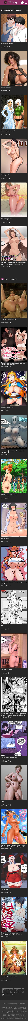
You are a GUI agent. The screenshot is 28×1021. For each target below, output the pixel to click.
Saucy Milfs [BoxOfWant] (9, 977)
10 (14, 992)
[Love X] (14, 782)
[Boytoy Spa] (14, 519)
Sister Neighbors (6, 219)
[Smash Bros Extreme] (14, 388)
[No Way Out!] (14, 156)
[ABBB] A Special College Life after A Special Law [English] (12, 364)
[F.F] (14, 607)
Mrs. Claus (4, 889)
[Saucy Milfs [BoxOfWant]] (14, 958)
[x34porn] (10, 2)
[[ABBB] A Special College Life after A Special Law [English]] (14, 344)
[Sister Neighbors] (14, 200)
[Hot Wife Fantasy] (14, 651)
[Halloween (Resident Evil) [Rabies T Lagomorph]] (14, 432)
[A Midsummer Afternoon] (14, 476)
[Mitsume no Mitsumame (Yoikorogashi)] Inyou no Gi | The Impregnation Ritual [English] (11, 934)
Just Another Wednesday (9, 757)
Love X (3, 801)
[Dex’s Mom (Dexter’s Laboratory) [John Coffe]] (14, 563)
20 (19, 992)
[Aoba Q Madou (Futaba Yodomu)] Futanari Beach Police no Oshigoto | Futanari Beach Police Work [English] (12, 846)
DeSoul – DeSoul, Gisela (8, 319)
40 (4, 994)
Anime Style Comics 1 (8, 131)
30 (22, 992)
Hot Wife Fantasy (6, 670)
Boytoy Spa (5, 538)
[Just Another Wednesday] (14, 738)
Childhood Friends (7, 43)
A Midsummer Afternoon (9, 495)
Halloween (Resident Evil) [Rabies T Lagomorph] (12, 451)
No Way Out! (5, 175)
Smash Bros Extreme (7, 407)
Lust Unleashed (6, 87)
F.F (2, 626)
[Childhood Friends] (14, 27)
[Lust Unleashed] (14, 68)
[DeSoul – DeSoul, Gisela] (14, 300)
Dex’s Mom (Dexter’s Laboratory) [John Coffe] (14, 582)
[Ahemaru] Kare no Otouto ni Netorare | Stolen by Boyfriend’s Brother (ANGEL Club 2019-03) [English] (14, 715)
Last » (12, 994)
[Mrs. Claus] (14, 870)
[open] (26, 3)
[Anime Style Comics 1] (14, 112)
